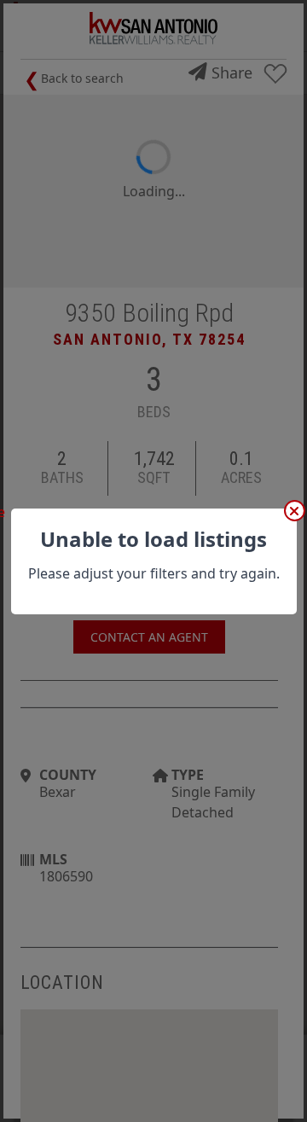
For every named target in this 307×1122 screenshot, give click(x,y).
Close (294, 510)
